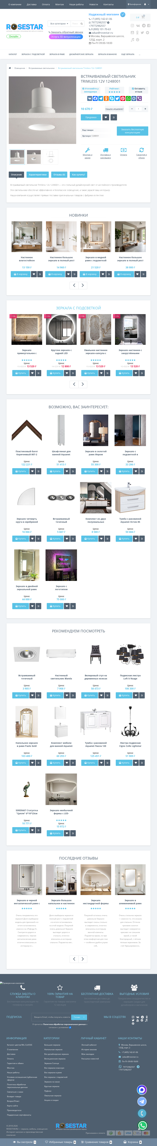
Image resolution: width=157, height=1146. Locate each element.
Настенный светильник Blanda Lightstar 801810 (61, 677)
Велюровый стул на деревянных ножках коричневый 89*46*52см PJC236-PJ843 (95, 677)
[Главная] (10, 68)
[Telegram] (144, 26)
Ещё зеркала (127, 54)
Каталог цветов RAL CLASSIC (19, 1045)
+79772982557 (97, 25)
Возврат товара (14, 1096)
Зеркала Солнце (51, 1063)
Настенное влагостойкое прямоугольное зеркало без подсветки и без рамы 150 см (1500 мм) (27, 259)
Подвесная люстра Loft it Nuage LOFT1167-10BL (130, 677)
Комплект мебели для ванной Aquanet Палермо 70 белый (61, 744)
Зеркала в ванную (107, 54)
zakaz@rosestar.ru (102, 32)
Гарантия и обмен (15, 1063)
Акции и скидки (51, 1100)
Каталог (13, 54)
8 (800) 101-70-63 (101, 29)
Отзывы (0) (59, 174)
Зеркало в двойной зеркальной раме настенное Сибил (27, 588)
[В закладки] (34, 274)
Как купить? (78, 174)
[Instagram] (132, 26)
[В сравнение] (40, 274)
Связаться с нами (15, 1092)
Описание (16, 174)
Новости (93, 4)
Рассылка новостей (90, 1058)
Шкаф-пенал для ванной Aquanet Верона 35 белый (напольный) (61, 453)
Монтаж (59, 4)
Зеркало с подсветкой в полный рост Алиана (130, 453)
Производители (14, 1110)
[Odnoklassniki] (137, 33)
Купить (22, 373)
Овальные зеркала (52, 1095)
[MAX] (142, 1090)
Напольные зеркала (53, 1049)
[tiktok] (132, 40)
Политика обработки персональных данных (17, 1086)
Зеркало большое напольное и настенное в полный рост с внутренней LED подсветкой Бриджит (61, 902)
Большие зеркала (52, 1045)
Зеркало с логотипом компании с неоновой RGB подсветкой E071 (61, 588)
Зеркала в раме (57, 54)
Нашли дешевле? (114, 108)
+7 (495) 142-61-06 (101, 19)
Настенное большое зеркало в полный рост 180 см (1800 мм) (61, 259)
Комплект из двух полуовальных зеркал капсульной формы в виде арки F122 (96, 520)
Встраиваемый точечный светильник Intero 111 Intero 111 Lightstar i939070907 (61, 520)
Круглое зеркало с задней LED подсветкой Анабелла (61, 352)
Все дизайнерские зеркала (56, 1054)
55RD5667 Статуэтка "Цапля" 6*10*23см (27, 812)
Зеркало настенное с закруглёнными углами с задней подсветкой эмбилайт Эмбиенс (130, 352)
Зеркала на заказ (52, 1081)
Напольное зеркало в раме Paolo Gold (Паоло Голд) (27, 744)
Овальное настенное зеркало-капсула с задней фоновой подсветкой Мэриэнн (96, 352)
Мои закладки (87, 1054)
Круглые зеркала (51, 1086)
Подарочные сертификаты (19, 1115)
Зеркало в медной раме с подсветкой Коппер (95, 259)
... (139, 54)
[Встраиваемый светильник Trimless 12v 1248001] (17, 157)
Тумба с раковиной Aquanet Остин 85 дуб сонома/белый (130, 520)
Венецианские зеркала (54, 1058)
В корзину (21, 274)
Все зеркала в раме (53, 1072)
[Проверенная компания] (12, 983)
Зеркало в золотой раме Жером (96, 453)
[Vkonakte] (138, 26)
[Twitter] (142, 33)
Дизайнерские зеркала (81, 54)
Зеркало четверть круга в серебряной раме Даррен (27, 520)
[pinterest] (137, 40)
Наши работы (76, 4)
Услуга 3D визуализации (65, 36)
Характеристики (37, 174)
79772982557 (99, 22)
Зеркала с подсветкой (33, 54)
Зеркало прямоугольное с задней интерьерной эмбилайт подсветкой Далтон (26, 352)
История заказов (89, 1049)
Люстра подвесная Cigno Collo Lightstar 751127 (130, 744)
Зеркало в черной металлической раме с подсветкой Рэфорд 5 (27, 902)
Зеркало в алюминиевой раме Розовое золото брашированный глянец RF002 (130, 902)
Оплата (46, 4)
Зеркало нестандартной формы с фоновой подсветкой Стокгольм (96, 902)
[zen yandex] (147, 33)
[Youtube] (132, 33)
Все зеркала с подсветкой (55, 1077)
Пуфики (47, 1091)
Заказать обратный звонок (66, 32)
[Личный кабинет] (146, 4)
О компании (14, 4)
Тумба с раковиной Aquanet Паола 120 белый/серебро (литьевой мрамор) (96, 744)
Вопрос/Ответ (13, 1101)
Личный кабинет (89, 1045)
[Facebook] (148, 26)
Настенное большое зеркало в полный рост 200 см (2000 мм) (130, 259)
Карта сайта (12, 1105)
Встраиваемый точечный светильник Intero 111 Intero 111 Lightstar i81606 (26, 677)
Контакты (108, 4)
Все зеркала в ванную (54, 1068)
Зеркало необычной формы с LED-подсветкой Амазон (61, 812)
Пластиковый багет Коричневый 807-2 (27, 453)
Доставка (31, 4)
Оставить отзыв (139, 90)
